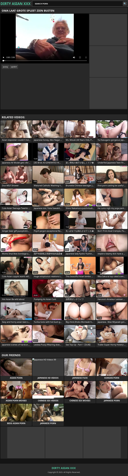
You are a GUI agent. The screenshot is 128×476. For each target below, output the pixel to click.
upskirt (14, 67)
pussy (5, 67)
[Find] (125, 3)
